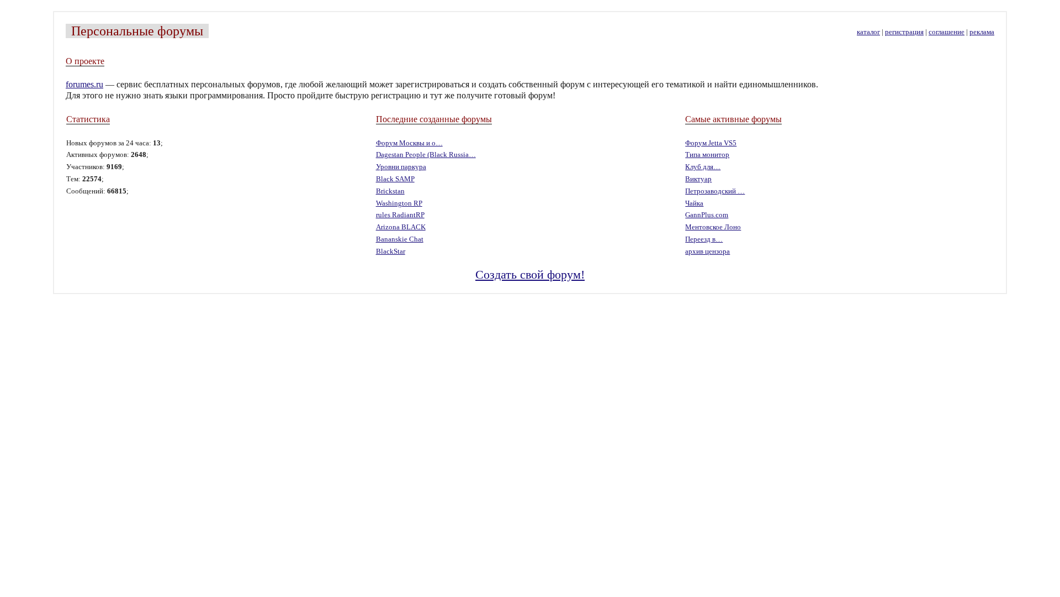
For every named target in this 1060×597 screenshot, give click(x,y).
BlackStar (390, 251)
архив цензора (707, 251)
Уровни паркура (401, 167)
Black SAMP (395, 179)
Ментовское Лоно (713, 227)
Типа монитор (707, 155)
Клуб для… (702, 167)
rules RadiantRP (400, 215)
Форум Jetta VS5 (710, 143)
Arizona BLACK (401, 227)
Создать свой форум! (530, 274)
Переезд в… (704, 239)
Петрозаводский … (715, 191)
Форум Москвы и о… (409, 143)
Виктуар (698, 179)
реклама (981, 32)
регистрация (904, 32)
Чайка (694, 203)
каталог (868, 32)
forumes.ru (84, 84)
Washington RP (399, 203)
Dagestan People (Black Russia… (426, 155)
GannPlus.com (706, 215)
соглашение (946, 32)
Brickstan (390, 191)
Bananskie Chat (399, 239)
